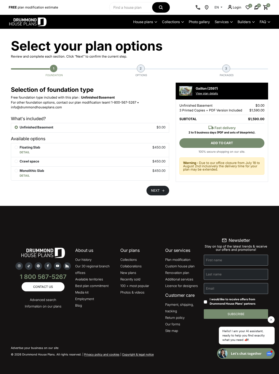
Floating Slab (30, 147)
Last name (214, 274)
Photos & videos (132, 292)
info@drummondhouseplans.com (36, 107)
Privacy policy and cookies (101, 354)
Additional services (179, 279)
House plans (143, 22)
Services (222, 22)
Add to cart (222, 143)
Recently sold (130, 279)
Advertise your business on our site (34, 348)
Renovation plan (177, 273)
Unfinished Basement (36, 127)
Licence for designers (181, 286)
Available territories (89, 279)
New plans (128, 273)
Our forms (172, 324)
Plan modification (178, 260)
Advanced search (43, 300)
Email (210, 288)
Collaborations (131, 266)
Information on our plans (43, 306)
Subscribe (236, 314)
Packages (227, 72)
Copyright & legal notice (138, 354)
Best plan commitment (92, 286)
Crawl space (29, 161)
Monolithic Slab (32, 171)
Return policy (175, 318)
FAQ (263, 22)
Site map (171, 331)
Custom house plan (180, 266)
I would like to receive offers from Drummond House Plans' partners (232, 301)
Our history (83, 260)
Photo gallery (199, 22)
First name (214, 260)
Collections (171, 22)
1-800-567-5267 (123, 102)
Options (141, 72)
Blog (78, 305)
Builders (244, 22)
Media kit (81, 292)
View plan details (207, 93)
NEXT (158, 190)
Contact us (43, 287)
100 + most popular (134, 286)
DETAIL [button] (25, 152)
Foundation (54, 72)
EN (217, 7)
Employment (84, 299)
